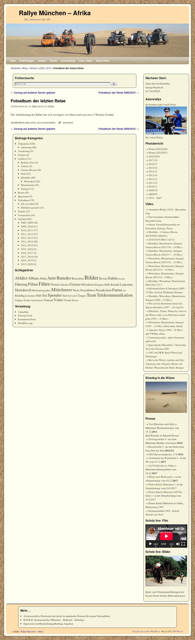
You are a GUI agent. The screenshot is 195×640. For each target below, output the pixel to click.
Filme (33, 284)
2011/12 (153, 183)
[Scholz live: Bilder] (166, 571)
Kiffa (107, 284)
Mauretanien (27, 185)
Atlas (43, 278)
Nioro (76, 290)
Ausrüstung (24, 151)
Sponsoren (23, 196)
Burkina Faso (28, 162)
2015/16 (153, 168)
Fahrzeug (21, 284)
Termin (21, 211)
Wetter (75, 300)
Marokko (25, 177)
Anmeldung (68, 60)
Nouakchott (104, 290)
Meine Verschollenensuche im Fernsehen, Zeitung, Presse (162, 226)
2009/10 (153, 190)
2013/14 (153, 175)
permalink (68, 122)
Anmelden (23, 312)
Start (13, 60)
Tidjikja (19, 300)
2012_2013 (27, 238)
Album (33, 278)
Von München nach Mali (161, 424)
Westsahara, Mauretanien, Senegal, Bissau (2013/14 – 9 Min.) (164, 275)
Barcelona (78, 278)
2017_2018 (27, 256)
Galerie (22, 155)
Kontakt (115, 284)
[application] (166, 536)
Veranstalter (49, 122)
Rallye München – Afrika (55, 12)
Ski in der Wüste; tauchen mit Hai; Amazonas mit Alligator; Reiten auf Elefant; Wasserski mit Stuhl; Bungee (164, 363)
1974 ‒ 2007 (155, 198)
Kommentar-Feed (27, 319)
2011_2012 (27, 234)
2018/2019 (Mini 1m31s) (162, 239)
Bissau (103, 278)
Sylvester (72, 295)
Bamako (64, 278)
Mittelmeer (61, 289)
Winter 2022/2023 (158, 152)
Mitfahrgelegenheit (41, 290)
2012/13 (153, 179)
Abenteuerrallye (31, 616)
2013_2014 (27, 241)
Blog (25, 68)
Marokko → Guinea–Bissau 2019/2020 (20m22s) (161, 233)
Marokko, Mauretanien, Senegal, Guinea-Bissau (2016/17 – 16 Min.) (163, 252)
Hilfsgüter (99, 284)
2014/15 (153, 171)
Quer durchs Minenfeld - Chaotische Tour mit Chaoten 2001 (165, 346)
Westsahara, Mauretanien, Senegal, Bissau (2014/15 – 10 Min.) (164, 267)
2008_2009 (27, 222)
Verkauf (48, 300)
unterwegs (26, 147)
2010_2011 (27, 230)
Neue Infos (102, 60)
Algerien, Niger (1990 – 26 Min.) (166, 330)
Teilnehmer (24, 200)
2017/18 (153, 160)
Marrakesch (23, 289)
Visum (67, 300)
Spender (55, 295)
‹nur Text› (158, 514)
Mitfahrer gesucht (30, 207)
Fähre (44, 283)
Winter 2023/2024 (158, 149)
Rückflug (20, 295)
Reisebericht (155, 446)
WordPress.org (25, 323)
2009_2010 (45, 68)
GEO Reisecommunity (160, 454)
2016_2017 (27, 253)
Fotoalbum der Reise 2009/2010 (118, 92)
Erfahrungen (26, 60)
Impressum (28, 623)
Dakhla (113, 278)
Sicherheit (30, 295)
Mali (23, 173)
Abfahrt (21, 278)
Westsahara (29, 181)
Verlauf (33, 68)
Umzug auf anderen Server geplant (33, 92)
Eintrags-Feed (25, 315)
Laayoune (126, 284)
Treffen (26, 300)
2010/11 (153, 186)
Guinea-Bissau (28, 170)
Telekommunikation (115, 295)
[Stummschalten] (178, 544)
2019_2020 (27, 264)
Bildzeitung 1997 (154, 507)
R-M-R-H (28, 620)
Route (53, 60)
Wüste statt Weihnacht (160, 476)
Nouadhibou (87, 290)
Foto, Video (85, 60)
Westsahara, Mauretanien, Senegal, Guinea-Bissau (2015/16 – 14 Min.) (164, 260)
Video (58, 299)
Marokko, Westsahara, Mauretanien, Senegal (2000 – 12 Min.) (165, 298)
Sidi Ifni (41, 295)
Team (91, 295)
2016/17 (153, 164)
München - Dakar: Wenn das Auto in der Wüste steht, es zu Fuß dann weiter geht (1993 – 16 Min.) (165, 314)
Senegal (25, 188)
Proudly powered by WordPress (146, 631)
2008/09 (153, 194)
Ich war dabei (28, 203)
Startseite (15, 68)
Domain (121, 278)
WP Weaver (178, 631)
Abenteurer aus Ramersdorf (163, 458)
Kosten (42, 60)
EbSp (51, 106)
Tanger (82, 295)
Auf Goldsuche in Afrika (161, 465)
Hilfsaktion (87, 284)
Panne (117, 289)
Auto (51, 278)
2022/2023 (154, 156)
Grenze (75, 284)
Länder (21, 158)
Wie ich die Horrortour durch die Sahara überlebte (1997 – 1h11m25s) (164, 305)
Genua (55, 284)
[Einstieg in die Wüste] (166, 397)
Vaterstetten (37, 300)
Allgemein (23, 143)
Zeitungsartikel (156, 439)
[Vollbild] (183, 544)
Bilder (91, 277)
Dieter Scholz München (161, 484)
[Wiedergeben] (150, 544)
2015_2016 (27, 249)
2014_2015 (27, 245)
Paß (124, 290)
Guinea (25, 166)
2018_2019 (27, 260)
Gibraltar (64, 284)
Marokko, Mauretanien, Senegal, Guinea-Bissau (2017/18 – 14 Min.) (163, 245)
